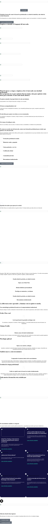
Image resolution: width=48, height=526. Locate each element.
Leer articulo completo (6, 449)
